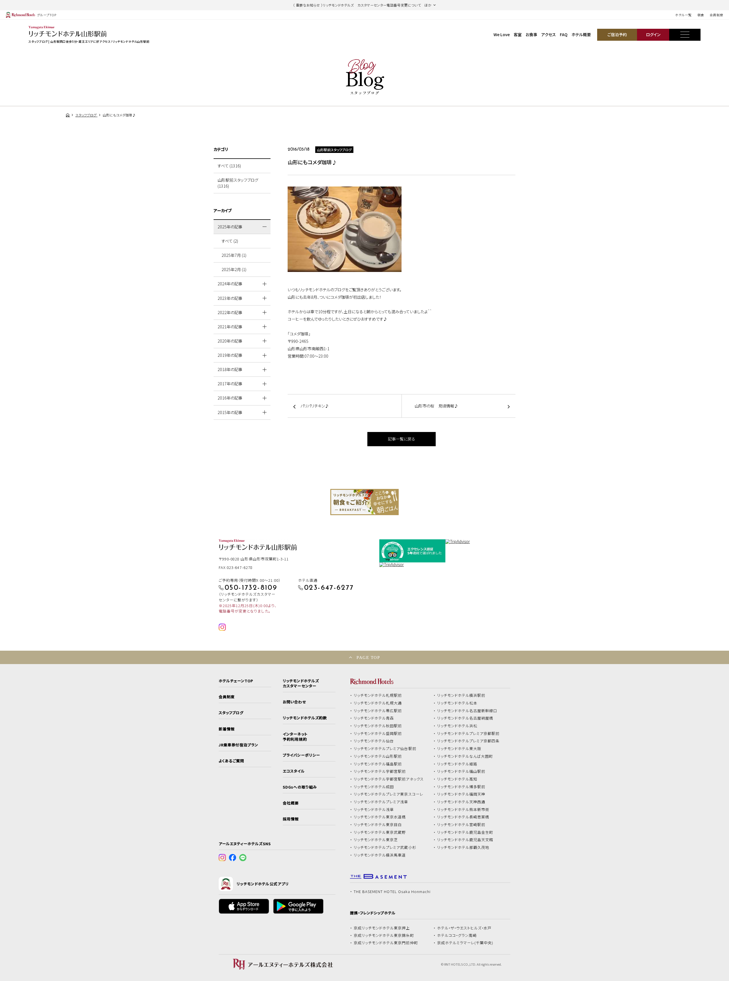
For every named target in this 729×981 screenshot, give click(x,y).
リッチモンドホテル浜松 (457, 725)
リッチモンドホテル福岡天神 (461, 794)
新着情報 (227, 729)
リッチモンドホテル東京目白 (378, 824)
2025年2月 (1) (234, 269)
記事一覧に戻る (401, 439)
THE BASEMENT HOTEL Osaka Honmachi (392, 891)
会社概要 (291, 803)
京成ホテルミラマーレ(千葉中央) (465, 942)
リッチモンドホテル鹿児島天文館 (465, 839)
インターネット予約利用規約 (295, 737)
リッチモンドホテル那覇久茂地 (463, 847)
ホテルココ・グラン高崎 (457, 935)
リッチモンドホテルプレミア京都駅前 (468, 733)
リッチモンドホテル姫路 (457, 764)
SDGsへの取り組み (300, 787)
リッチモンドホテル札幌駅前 (378, 695)
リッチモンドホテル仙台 (374, 741)
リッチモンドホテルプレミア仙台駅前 (385, 748)
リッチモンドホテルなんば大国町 (465, 756)
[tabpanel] (364, 502)
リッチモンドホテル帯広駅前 (378, 710)
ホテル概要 (581, 34)
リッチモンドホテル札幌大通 (378, 703)
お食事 (531, 34)
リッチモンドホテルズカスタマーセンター (301, 683)
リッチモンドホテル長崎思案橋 (463, 817)
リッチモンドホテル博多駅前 (461, 786)
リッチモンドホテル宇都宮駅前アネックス (389, 779)
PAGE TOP (368, 657)
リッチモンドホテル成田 (374, 786)
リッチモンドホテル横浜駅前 (461, 695)
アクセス (548, 34)
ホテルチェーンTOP (236, 680)
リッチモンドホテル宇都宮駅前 (380, 771)
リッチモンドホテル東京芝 (376, 839)
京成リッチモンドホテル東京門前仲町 (386, 942)
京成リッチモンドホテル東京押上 (382, 928)
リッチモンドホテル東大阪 (459, 748)
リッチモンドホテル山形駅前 (378, 756)
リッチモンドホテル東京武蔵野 (380, 832)
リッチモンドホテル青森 (374, 718)
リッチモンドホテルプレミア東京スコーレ (388, 794)
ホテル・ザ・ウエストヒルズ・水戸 (464, 928)
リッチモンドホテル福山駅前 (461, 771)
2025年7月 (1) (234, 255)
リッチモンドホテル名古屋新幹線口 (467, 710)
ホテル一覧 (683, 15)
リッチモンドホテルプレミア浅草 (381, 801)
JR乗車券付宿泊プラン (239, 744)
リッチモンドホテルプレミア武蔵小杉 (385, 847)
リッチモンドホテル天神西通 (461, 801)
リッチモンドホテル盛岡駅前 (378, 733)
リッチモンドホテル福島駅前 (378, 764)
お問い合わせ (294, 701)
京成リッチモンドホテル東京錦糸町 (384, 935)
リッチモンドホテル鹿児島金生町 (465, 832)
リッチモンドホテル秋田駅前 (378, 725)
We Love (501, 34)
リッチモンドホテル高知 (457, 779)
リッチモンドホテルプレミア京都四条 (468, 741)
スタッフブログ (231, 712)
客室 (518, 34)
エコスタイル (293, 771)
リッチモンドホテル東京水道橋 (380, 817)
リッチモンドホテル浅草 (374, 809)
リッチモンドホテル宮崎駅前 (461, 824)
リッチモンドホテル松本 (457, 703)
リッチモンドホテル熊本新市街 (463, 809)
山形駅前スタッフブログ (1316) (238, 183)
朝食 (700, 15)
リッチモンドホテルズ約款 (305, 717)
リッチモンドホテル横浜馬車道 (380, 855)
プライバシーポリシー (301, 755)
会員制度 (716, 15)
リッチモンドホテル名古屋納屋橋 (465, 718)
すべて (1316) (229, 166)
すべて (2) (230, 241)
